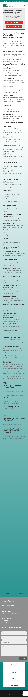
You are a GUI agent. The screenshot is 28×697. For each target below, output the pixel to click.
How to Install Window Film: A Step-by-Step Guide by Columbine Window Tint (14, 562)
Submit (22, 658)
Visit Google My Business (14, 22)
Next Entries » (22, 593)
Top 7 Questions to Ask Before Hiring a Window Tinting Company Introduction (13, 447)
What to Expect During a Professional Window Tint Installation (14, 497)
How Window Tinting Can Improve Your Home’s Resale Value (13, 545)
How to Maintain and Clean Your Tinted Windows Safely (12, 481)
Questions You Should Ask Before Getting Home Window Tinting (12, 579)
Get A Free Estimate (14, 26)
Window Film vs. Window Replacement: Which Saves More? (13, 529)
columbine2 (8, 449)
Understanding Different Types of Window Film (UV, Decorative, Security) (13, 464)
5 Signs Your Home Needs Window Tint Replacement (13, 513)
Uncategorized (7, 582)
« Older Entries (6, 593)
